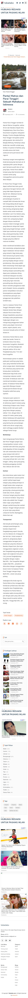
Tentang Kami (4, 948)
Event (6, 774)
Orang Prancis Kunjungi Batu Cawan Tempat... (16, 701)
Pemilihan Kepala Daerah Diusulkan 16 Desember (17, 660)
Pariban (18, 807)
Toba (5, 807)
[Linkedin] (12, 623)
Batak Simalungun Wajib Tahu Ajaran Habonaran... (17, 672)
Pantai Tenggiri (8, 615)
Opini (6, 785)
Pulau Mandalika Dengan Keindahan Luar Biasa (17, 654)
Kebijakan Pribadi (5, 956)
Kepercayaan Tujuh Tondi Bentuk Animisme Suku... (17, 677)
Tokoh (6, 761)
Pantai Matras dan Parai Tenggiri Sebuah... (15, 57)
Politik (6, 790)
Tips (5, 772)
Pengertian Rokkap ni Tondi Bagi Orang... (16, 666)
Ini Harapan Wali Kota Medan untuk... (16, 683)
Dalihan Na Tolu (14, 810)
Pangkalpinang (19, 615)
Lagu (6, 782)
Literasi (6, 754)
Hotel (6, 769)
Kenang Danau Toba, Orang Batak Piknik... (16, 689)
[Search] (23, 641)
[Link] (21, 623)
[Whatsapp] (17, 623)
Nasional (17, 55)
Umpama (13, 804)
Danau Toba (7, 792)
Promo (6, 777)
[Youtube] (23, 3)
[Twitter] (20, 3)
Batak (6, 749)
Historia (6, 759)
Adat (5, 810)
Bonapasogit (8, 756)
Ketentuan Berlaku (5, 954)
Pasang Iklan (4, 951)
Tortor (11, 807)
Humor (6, 751)
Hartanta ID (14, 995)
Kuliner (6, 767)
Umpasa (6, 804)
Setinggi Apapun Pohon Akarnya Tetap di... (16, 695)
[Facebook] (17, 3)
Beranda (11, 55)
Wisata (6, 764)
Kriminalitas (8, 787)
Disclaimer (3, 959)
